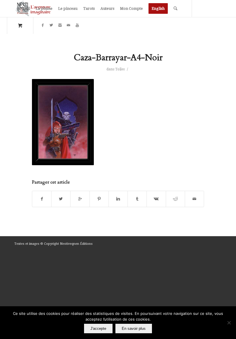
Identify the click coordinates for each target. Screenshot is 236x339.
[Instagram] (60, 25)
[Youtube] (77, 25)
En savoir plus (134, 328)
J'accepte (98, 328)
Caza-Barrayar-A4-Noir (118, 57)
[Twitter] (51, 25)
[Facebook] (42, 25)
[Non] (229, 322)
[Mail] (68, 25)
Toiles (120, 69)
